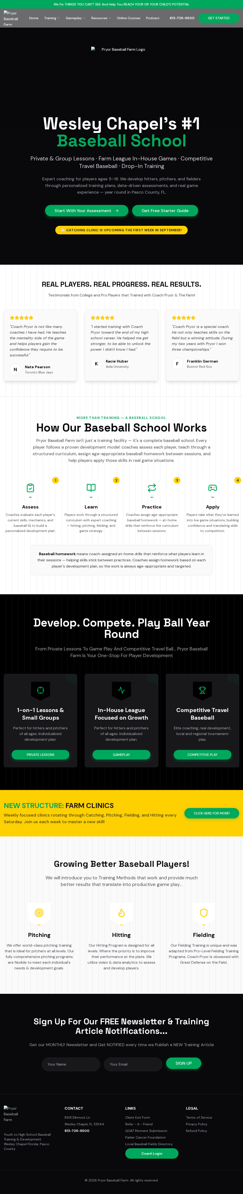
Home (33, 18)
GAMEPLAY (121, 755)
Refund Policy (196, 1131)
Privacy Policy (196, 1124)
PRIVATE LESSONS (40, 755)
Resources (99, 18)
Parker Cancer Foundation (145, 1137)
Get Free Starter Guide (165, 210)
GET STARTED (219, 18)
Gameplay (74, 18)
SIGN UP (184, 1063)
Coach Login (151, 1153)
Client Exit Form (137, 1117)
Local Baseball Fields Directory (149, 1144)
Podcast (152, 18)
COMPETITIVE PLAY (202, 755)
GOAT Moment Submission (146, 1131)
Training (50, 18)
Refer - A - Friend (139, 1124)
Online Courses (128, 18)
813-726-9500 (182, 18)
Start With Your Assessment (83, 210)
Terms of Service (199, 1117)
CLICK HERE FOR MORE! (212, 813)
